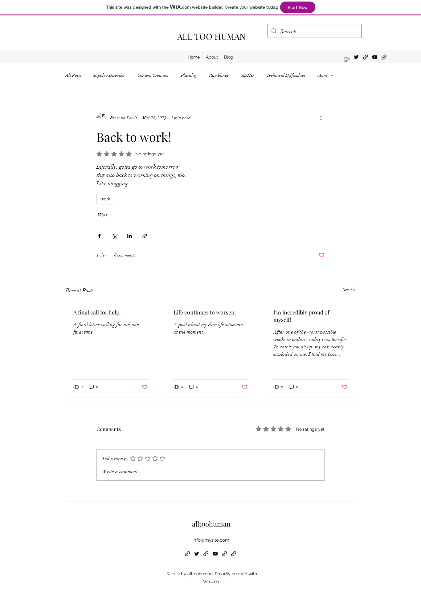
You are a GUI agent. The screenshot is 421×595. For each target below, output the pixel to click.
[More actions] (321, 117)
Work (103, 215)
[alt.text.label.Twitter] (356, 57)
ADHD (247, 75)
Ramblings (219, 75)
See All (349, 289)
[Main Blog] (384, 57)
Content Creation (153, 75)
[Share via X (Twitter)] (114, 236)
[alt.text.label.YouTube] (375, 57)
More (322, 75)
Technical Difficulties (286, 75)
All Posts (73, 75)
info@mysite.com (211, 540)
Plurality (189, 75)
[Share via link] (145, 236)
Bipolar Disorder (109, 75)
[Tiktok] (365, 57)
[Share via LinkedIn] (130, 236)
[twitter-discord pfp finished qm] (347, 60)
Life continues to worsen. (205, 312)
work (105, 198)
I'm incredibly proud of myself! (301, 316)
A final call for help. (97, 312)
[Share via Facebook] (99, 236)
